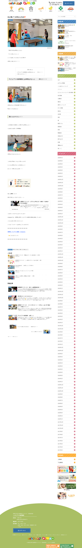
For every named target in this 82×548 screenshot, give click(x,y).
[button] (75, 16)
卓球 (15, 249)
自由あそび (10, 249)
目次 (28, 69)
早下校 (22, 249)
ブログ (34, 534)
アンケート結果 (44, 534)
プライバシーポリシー (56, 534)
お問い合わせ (70, 3)
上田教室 (60, 459)
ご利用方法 (30, 534)
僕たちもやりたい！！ (22, 74)
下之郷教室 (60, 462)
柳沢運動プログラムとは (17, 534)
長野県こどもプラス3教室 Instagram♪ (17, 231)
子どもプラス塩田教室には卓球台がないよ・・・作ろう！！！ (30, 72)
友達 (18, 249)
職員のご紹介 (39, 534)
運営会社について (64, 534)
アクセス (50, 534)
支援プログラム (24, 534)
